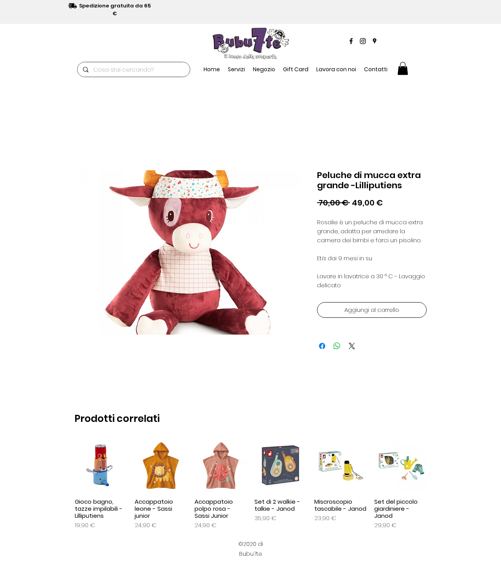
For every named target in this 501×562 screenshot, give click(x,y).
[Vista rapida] (101, 466)
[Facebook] (351, 41)
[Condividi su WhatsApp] (337, 346)
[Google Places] (374, 41)
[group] (250, 485)
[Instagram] (363, 41)
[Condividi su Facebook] (322, 346)
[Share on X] (352, 346)
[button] (264, 69)
